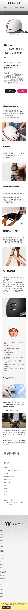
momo (22, 91)
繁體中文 (22, 7)
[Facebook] (8, 8)
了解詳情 (22, 604)
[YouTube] (10, 8)
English (17, 7)
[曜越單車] (14, 3)
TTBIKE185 (10, 91)
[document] (14, 606)
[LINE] (5, 8)
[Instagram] (13, 8)
